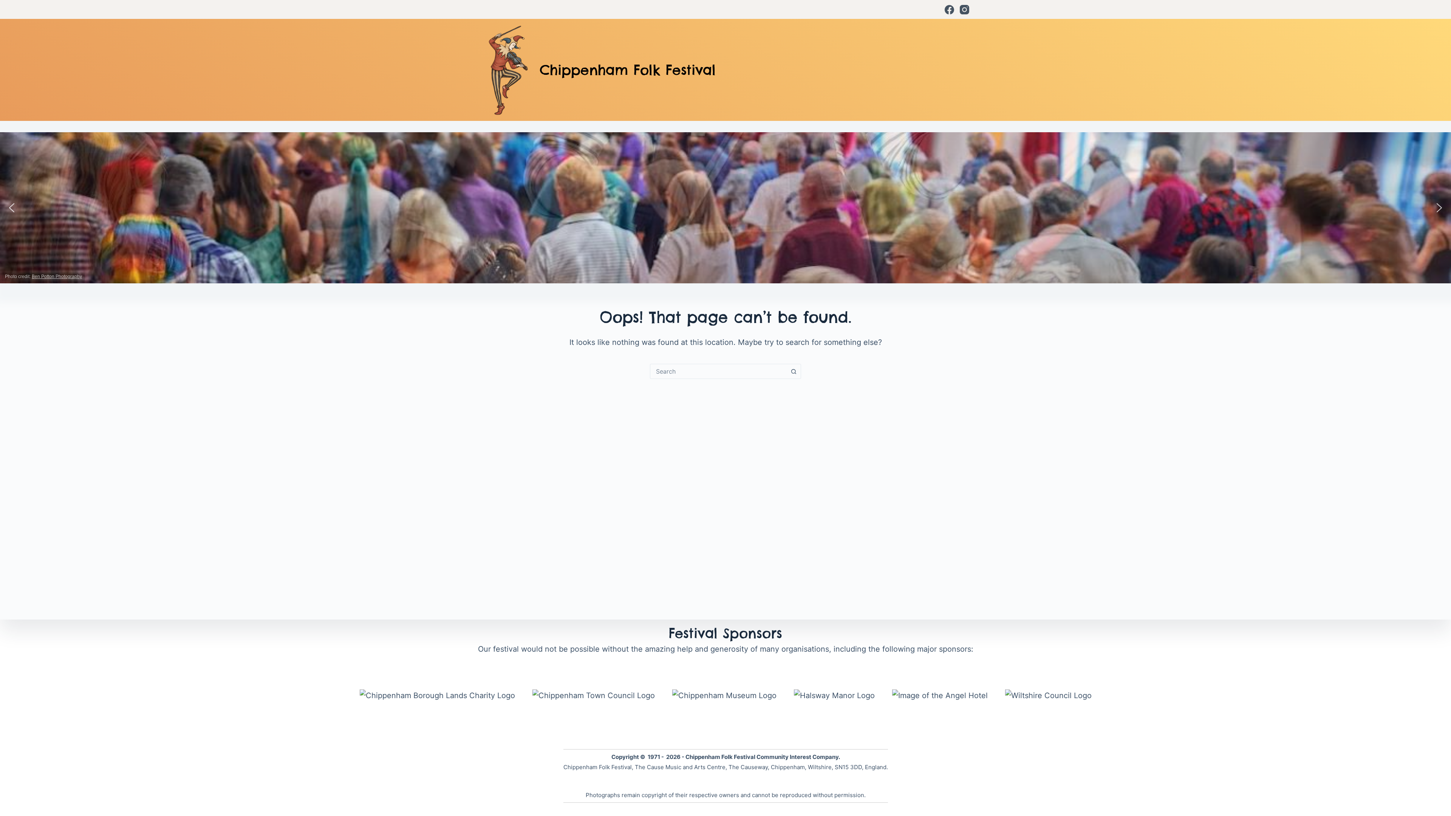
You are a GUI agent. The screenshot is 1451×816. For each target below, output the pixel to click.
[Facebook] (949, 9)
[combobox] (718, 371)
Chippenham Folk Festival (628, 70)
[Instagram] (964, 9)
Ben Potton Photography (57, 276)
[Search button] (793, 371)
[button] (12, 208)
